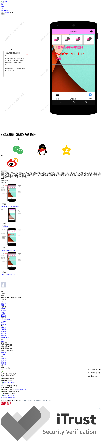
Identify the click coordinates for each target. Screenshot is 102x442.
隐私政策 (3, 364)
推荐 (2, 4)
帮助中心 (3, 333)
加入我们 (3, 360)
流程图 (7, 12)
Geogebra (3, 321)
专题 (2, 8)
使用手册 (3, 335)
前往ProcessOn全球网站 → (8, 397)
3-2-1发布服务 (4, 227)
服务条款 (3, 362)
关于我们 (3, 358)
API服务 (3, 314)
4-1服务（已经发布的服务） (8, 250)
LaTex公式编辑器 (5, 319)
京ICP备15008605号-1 (27, 400)
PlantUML (3, 324)
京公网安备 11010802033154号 (42, 400)
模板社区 (3, 6)
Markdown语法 (5, 337)
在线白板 (3, 310)
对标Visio (3, 354)
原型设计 (3, 312)
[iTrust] (51, 440)
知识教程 (3, 329)
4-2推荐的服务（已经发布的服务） (10, 206)
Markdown (3, 308)
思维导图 (3, 303)
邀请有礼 (3, 341)
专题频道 (3, 331)
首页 (2, 12)
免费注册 (6, 10)
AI (1, 3)
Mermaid (3, 322)
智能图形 (3, 316)
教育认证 (3, 352)
